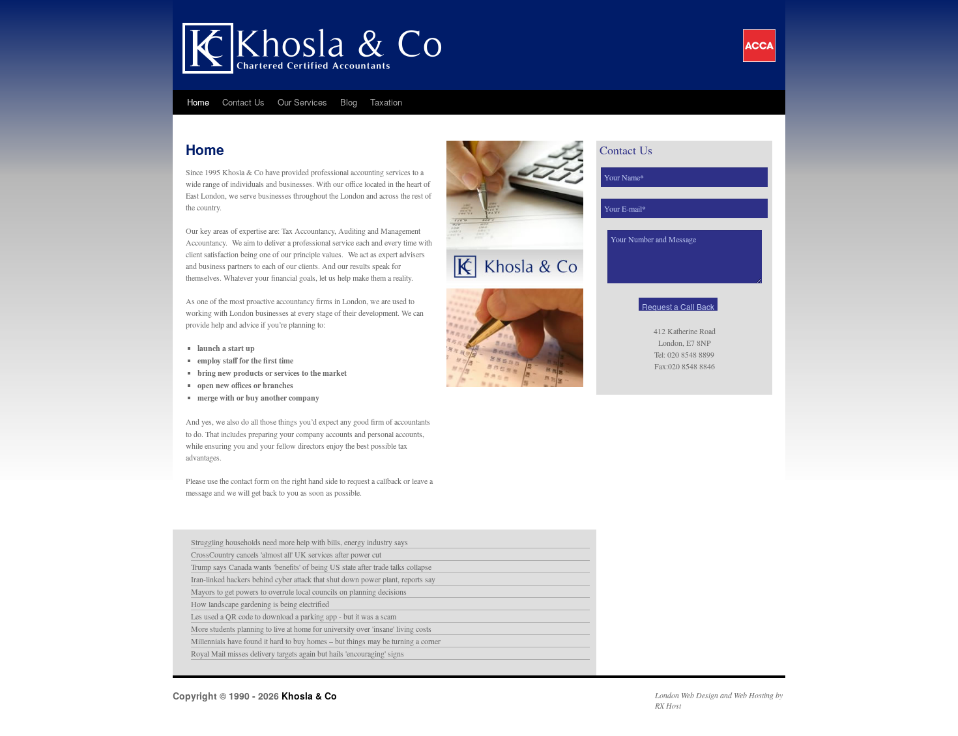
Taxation (386, 102)
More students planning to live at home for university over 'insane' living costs (311, 628)
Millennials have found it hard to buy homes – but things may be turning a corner (316, 641)
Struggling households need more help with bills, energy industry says (299, 542)
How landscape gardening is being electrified (260, 604)
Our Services (302, 102)
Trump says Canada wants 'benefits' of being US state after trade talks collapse (311, 566)
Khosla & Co (308, 695)
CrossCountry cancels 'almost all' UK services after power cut (286, 554)
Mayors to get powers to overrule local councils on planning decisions (299, 591)
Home (198, 102)
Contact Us (243, 102)
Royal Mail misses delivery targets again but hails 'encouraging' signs (297, 653)
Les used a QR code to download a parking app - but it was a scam (293, 616)
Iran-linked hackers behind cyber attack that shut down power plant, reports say (313, 579)
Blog (348, 102)
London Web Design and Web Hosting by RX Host (719, 700)
